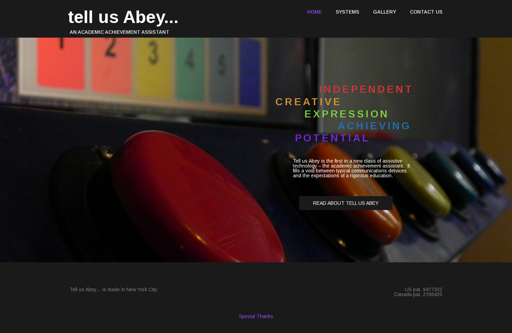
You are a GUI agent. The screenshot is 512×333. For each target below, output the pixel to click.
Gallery (384, 12)
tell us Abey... (123, 17)
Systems (347, 12)
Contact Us (426, 12)
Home (314, 12)
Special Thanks (256, 316)
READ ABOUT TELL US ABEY (346, 203)
